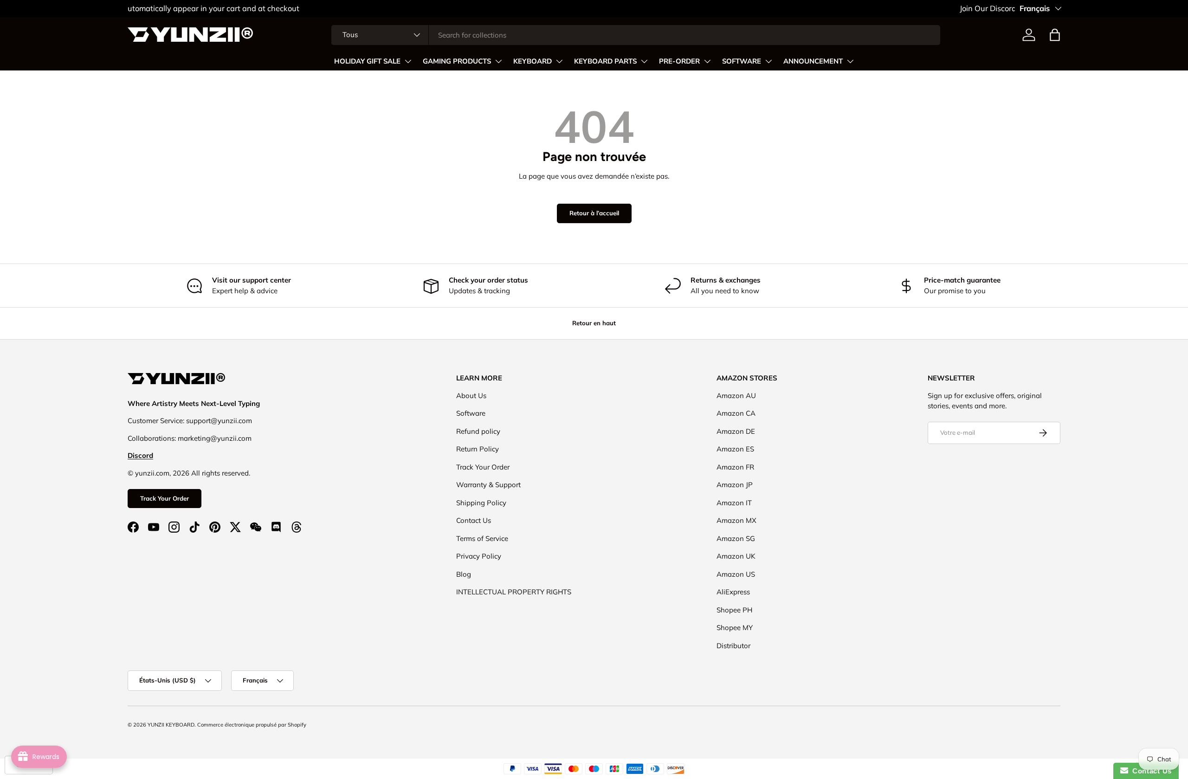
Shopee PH (734, 609)
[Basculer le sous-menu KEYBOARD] (559, 61)
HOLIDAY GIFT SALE (367, 61)
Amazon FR (735, 467)
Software (470, 413)
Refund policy (478, 431)
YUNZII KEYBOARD (171, 724)
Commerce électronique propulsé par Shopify (251, 724)
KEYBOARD (532, 61)
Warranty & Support (488, 484)
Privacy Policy (478, 556)
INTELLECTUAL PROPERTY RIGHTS (513, 591)
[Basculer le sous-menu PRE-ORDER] (707, 61)
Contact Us (473, 520)
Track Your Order (164, 498)
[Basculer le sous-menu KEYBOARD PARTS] (644, 61)
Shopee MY (735, 627)
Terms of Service (482, 538)
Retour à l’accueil (594, 213)
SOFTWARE (741, 61)
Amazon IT (734, 502)
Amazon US (736, 574)
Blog (463, 574)
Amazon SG (736, 538)
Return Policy (477, 448)
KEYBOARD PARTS (605, 61)
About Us (471, 395)
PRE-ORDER (679, 61)
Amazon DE (736, 431)
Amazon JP (735, 484)
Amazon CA (736, 413)
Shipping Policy (481, 502)
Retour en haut (594, 323)
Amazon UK (736, 556)
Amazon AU (736, 395)
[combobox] (635, 35)
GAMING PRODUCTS (457, 61)
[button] (1055, 35)
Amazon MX (736, 520)
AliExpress (733, 591)
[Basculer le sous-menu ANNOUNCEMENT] (850, 61)
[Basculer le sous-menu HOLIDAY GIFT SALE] (407, 61)
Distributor (733, 645)
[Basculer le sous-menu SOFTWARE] (768, 61)
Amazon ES (735, 448)
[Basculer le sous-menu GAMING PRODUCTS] (498, 61)
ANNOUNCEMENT (813, 61)
